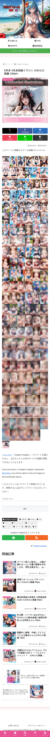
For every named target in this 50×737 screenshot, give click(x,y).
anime (32, 519)
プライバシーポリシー (37, 726)
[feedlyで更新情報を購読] (13, 537)
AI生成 (24, 519)
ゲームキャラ (32, 523)
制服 (29, 527)
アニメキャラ (18, 523)
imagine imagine (11, 519)
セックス (8, 527)
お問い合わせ (13, 726)
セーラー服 (19, 527)
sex (40, 519)
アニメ (7, 523)
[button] (40, 138)
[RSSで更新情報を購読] (36, 537)
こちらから (7, 455)
